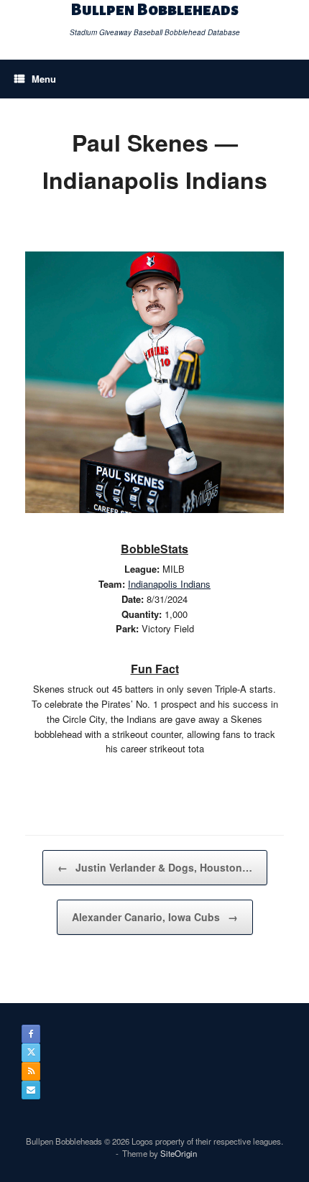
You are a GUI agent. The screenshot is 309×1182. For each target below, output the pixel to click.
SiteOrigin (178, 1153)
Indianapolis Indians (169, 584)
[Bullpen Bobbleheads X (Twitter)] (31, 1052)
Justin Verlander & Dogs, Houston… (154, 867)
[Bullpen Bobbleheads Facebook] (31, 1034)
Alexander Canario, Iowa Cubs (155, 917)
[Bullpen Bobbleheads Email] (31, 1090)
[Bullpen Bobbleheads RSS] (31, 1071)
